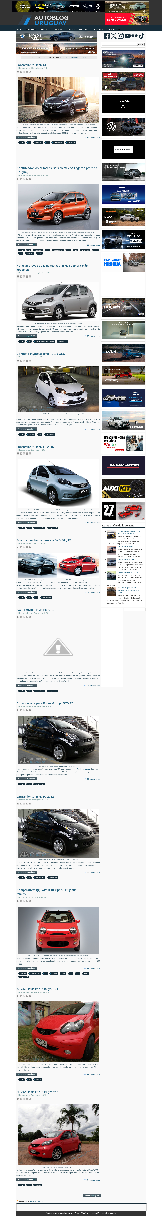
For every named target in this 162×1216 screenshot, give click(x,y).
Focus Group (40, 691)
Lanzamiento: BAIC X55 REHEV (129, 572)
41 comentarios (93, 592)
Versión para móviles (89, 1213)
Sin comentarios (93, 686)
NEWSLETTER (114, 29)
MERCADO (59, 29)
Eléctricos (38, 142)
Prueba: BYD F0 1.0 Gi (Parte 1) (38, 1092)
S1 (76, 250)
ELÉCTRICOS (45, 29)
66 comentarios (93, 872)
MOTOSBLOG (84, 29)
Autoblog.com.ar (83, 769)
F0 (47, 142)
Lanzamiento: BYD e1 (31, 65)
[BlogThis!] (21, 72)
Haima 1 (54, 973)
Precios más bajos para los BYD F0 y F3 (44, 540)
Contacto (31, 434)
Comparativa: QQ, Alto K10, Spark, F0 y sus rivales (46, 892)
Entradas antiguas (92, 1196)
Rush (86, 973)
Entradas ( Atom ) (36, 1201)
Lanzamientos (58, 142)
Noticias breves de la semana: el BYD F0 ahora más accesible (52, 267)
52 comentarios (93, 522)
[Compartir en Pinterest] (30, 72)
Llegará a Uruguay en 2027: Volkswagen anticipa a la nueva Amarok (128, 590)
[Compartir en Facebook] (27, 72)
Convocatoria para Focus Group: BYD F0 (44, 703)
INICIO (19, 29)
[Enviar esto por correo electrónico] (18, 72)
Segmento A (71, 142)
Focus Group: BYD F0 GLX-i (35, 610)
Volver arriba (111, 1213)
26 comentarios (93, 137)
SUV (96, 250)
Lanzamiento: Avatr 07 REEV (127, 559)
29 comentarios (93, 245)
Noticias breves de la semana (45, 341)
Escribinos (102, 1213)
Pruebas (38, 1079)
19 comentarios (93, 779)
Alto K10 (23, 973)
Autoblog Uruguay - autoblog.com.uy (59, 1213)
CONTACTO (99, 29)
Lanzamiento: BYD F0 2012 (35, 796)
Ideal (63, 973)
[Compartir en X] (24, 72)
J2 (71, 973)
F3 (36, 597)
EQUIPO (71, 29)
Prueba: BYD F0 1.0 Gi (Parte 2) (38, 989)
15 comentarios (93, 336)
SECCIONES (31, 29)
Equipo (77, 1213)
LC (78, 973)
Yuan (39, 253)
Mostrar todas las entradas (76, 57)
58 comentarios (93, 429)
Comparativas (35, 973)
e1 (29, 142)
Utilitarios (30, 253)
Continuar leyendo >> (26, 137)
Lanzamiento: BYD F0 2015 (35, 447)
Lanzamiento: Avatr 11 (125, 547)
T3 (21, 253)
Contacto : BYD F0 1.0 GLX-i (41, 353)
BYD (22, 142)
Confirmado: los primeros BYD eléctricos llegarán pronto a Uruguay (57, 170)
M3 (69, 250)
